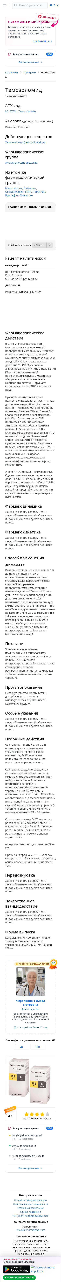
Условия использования (31, 1207)
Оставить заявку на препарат (30, 1200)
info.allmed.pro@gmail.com (31, 1229)
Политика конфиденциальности (30, 1204)
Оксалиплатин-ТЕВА (18, 192)
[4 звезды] (42, 1114)
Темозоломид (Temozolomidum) (25, 142)
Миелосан (26, 195)
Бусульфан (12, 195)
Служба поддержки (30, 1211)
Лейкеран (30, 188)
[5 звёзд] (47, 1114)
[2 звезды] (31, 1114)
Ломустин (39, 192)
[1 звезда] (26, 1114)
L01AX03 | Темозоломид (20, 111)
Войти (54, 5)
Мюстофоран (13, 188)
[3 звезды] (37, 1114)
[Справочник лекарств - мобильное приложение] (30, 310)
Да (21, 1046)
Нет (38, 1046)
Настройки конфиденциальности (30, 1215)
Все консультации (29, 62)
